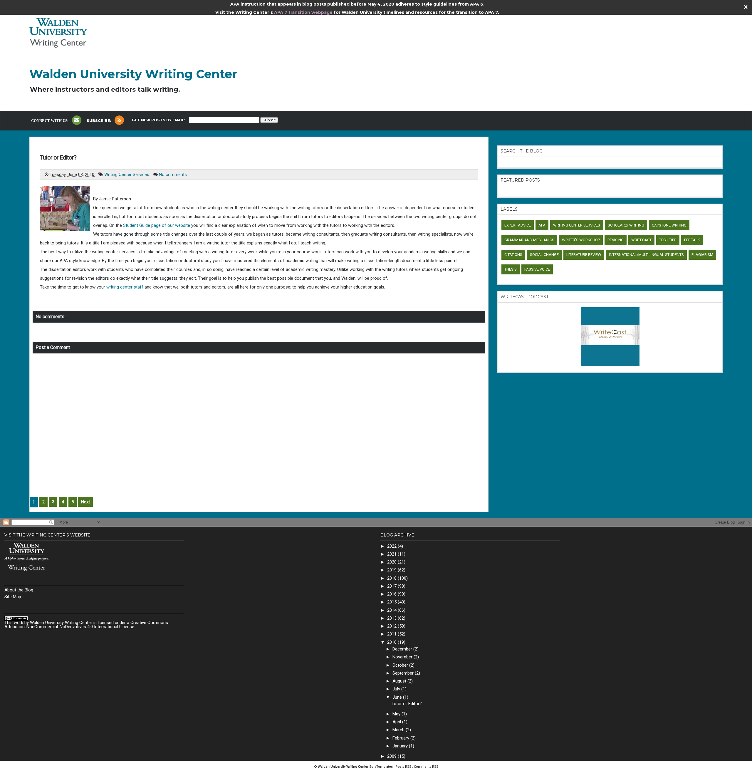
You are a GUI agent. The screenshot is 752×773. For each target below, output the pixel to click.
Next (85, 501)
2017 (392, 586)
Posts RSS (403, 767)
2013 (392, 618)
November (403, 657)
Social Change (544, 254)
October (400, 665)
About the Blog (18, 590)
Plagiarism (702, 254)
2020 (392, 562)
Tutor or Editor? (58, 157)
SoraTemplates (381, 767)
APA (541, 225)
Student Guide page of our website (156, 225)
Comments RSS (426, 767)
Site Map (12, 596)
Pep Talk (692, 240)
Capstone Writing (669, 225)
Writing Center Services (127, 174)
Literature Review (583, 254)
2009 (392, 756)
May (397, 714)
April (397, 722)
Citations (513, 254)
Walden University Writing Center (133, 74)
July (396, 689)
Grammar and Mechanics (529, 240)
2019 (392, 570)
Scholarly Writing (626, 225)
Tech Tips (668, 240)
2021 (392, 554)
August (399, 681)
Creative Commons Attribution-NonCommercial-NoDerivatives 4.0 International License (86, 624)
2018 (392, 578)
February (401, 738)
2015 (392, 602)
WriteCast (641, 240)
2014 (392, 610)
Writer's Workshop (581, 240)
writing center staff (124, 287)
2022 (392, 546)
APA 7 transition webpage (304, 12)
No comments (173, 174)
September (403, 673)
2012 (392, 626)
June (397, 697)
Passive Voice (537, 269)
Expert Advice (517, 225)
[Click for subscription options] (119, 120)
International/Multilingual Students (646, 254)
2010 (392, 642)
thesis (510, 269)
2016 (392, 594)
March (399, 729)
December (402, 649)
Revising (615, 240)
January (400, 746)
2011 (392, 634)
